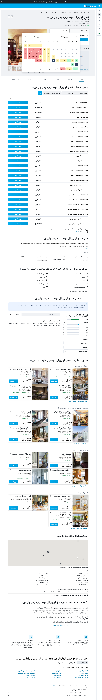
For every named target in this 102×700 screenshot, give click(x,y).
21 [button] (57, 57)
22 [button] (53, 57)
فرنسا (79, 12)
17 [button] (72, 57)
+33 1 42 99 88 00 (84, 23)
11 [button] (69, 53)
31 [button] (72, 64)
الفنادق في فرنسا (30, 675)
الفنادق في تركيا (84, 673)
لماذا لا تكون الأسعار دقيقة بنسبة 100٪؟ (76, 695)
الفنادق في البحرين (83, 675)
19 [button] (65, 57)
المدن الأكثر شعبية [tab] (70, 663)
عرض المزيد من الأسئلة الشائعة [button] (60, 625)
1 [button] (53, 45)
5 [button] (65, 49)
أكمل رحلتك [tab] (60, 663)
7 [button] (57, 49)
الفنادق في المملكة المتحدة (81, 677)
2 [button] (76, 49)
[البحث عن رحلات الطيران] (99, 10)
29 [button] (53, 61)
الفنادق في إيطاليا (57, 677)
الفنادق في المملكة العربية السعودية (26, 671)
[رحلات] (99, 28)
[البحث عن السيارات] (99, 17)
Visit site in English (39, 2)
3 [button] (72, 49)
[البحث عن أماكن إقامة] (99, 14)
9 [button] (76, 53)
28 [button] (57, 61)
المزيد (87, 248)
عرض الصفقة (54, 381)
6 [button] (61, 49)
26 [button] (65, 61)
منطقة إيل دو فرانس (68, 12)
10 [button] (72, 53)
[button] (2, 1)
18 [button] (69, 57)
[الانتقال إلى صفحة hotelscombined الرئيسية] (90, 6)
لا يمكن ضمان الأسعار (54, 685)
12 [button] (65, 53)
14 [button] (57, 53)
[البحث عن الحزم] (99, 20)
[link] (78, 401)
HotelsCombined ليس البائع (79, 690)
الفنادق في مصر (57, 675)
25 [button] (69, 61)
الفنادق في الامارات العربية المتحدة (26, 673)
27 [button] (61, 61)
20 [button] (61, 57)
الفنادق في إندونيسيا (56, 673)
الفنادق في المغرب (83, 671)
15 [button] (53, 53)
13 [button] (61, 53)
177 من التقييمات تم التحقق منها (74, 25)
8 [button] (53, 49)
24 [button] (72, 61)
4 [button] (29, 45)
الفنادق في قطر (57, 671)
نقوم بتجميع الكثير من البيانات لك (78, 692)
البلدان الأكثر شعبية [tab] (82, 663)
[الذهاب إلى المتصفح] (99, 24)
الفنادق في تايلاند (31, 677)
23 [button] (76, 61)
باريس (58, 12)
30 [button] (76, 64)
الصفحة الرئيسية (85, 12)
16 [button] (76, 57)
